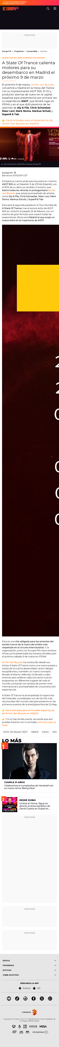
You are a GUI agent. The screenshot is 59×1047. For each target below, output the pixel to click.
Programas (19, 51)
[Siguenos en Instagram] (25, 1000)
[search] (48, 8)
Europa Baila (32, 51)
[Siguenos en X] (42, 1000)
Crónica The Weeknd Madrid (14, 2)
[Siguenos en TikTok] (17, 1000)
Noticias (43, 51)
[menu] (55, 8)
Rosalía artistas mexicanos (14, 3)
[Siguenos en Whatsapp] (50, 1000)
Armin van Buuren (42, 84)
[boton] (43, 960)
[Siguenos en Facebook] (34, 1000)
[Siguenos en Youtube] (9, 1000)
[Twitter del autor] (15, 173)
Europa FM (7, 51)
